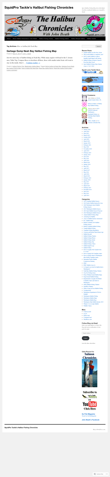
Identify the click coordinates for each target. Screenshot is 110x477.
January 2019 (87, 154)
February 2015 (87, 187)
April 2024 (86, 131)
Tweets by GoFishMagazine (89, 416)
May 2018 (86, 158)
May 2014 (86, 193)
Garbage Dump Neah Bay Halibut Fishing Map (32, 51)
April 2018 (86, 160)
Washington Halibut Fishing (91, 296)
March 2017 (87, 170)
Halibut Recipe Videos (78, 39)
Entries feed (87, 315)
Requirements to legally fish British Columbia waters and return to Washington (93, 280)
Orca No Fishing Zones (90, 273)
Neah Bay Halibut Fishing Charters (93, 271)
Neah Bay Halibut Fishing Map (63, 68)
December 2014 (88, 189)
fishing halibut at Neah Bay (53, 66)
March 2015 (87, 185)
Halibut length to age (89, 246)
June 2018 (86, 156)
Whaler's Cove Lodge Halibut (91, 304)
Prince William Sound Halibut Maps (93, 275)
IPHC (85, 263)
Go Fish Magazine (88, 414)
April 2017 (86, 168)
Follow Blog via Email (90, 323)
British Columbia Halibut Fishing (92, 226)
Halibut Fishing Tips (18, 66)
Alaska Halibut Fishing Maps (91, 215)
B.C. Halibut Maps (88, 220)
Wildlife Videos (88, 306)
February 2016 (87, 178)
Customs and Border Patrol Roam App (93, 232)
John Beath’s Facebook (90, 420)
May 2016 (86, 172)
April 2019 (86, 151)
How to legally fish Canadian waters (93, 253)
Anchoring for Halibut (89, 216)
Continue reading (33, 63)
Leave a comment (12, 70)
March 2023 (87, 135)
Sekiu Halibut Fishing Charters (91, 284)
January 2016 (87, 180)
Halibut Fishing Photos (89, 238)
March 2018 (87, 162)
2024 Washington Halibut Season (92, 213)
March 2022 (87, 141)
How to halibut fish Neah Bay (30, 68)
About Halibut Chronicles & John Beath (25, 39)
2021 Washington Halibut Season (92, 209)
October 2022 (87, 137)
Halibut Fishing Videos (62, 39)
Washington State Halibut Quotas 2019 (93, 302)
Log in (85, 313)
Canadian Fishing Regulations (91, 230)
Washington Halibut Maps (32, 66)
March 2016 (87, 176)
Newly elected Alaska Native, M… (95, 99)
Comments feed (88, 317)
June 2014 (86, 191)
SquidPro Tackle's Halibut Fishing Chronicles (39, 7)
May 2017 (86, 166)
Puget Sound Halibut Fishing (91, 277)
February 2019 (87, 153)
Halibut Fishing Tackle (46, 39)
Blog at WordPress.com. (99, 429)
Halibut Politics (87, 247)
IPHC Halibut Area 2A (89, 265)
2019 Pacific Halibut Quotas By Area (93, 203)
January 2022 (87, 143)
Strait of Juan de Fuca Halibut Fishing (93, 288)
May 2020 (86, 147)
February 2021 (87, 145)
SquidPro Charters (88, 286)
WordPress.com (88, 319)
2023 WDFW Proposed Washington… (93, 110)
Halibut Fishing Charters (90, 236)
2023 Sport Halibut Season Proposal (93, 211)
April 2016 (86, 174)
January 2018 (87, 164)
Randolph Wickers (93, 114)
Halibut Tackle (91, 39)
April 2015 (86, 184)
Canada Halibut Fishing (90, 228)
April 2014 (86, 195)
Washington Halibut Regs (90, 300)
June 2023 (86, 133)
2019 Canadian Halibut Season (91, 201)
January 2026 (87, 129)
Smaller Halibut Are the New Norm (93, 52)
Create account (87, 311)
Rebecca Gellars (92, 103)
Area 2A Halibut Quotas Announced (93, 218)
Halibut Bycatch (88, 234)
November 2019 (88, 149)
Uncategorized (87, 290)
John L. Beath (27, 54)
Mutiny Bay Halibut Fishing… (95, 104)
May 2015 (86, 182)
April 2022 (86, 139)
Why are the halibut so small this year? (93, 54)
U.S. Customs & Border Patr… (94, 121)
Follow (85, 338)
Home (9, 39)
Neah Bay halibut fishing (46, 68)
